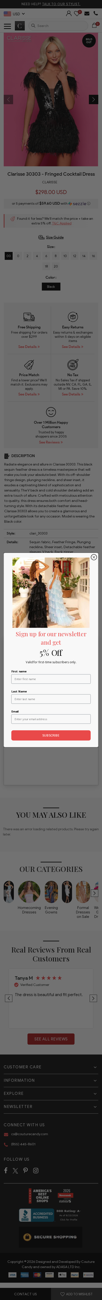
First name (18, 671)
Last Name (19, 691)
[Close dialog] (94, 557)
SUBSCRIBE (50, 735)
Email (15, 711)
